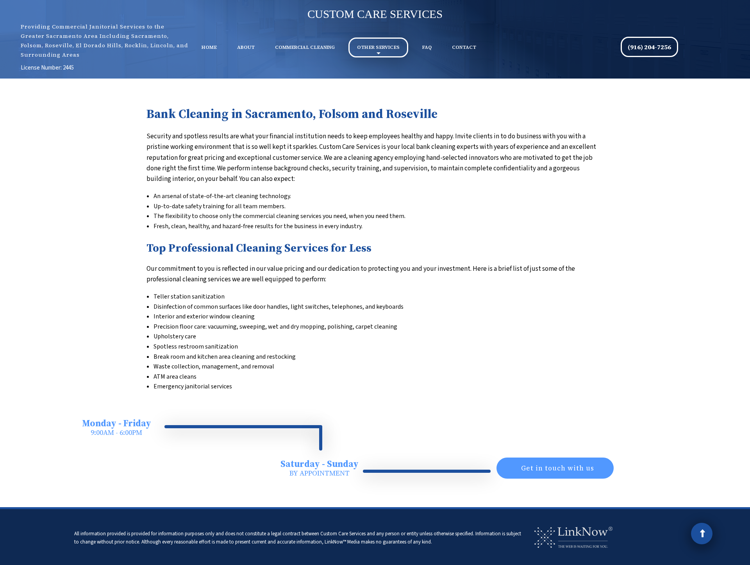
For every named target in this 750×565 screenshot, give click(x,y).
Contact (464, 47)
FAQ (427, 47)
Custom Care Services (375, 14)
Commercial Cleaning (305, 47)
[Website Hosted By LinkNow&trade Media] (573, 537)
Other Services (378, 47)
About (246, 47)
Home (209, 47)
